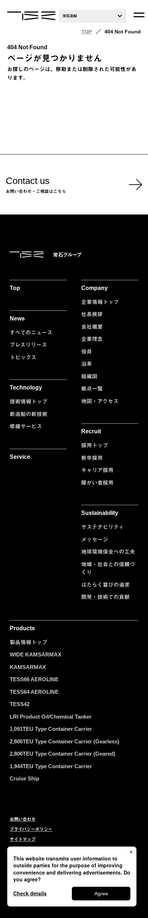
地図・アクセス (100, 401)
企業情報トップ (100, 302)
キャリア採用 (97, 470)
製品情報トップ (28, 642)
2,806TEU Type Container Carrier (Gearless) (64, 741)
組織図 (89, 376)
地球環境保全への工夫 (108, 552)
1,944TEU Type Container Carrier (51, 766)
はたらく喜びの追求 (105, 585)
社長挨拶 (92, 314)
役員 (86, 352)
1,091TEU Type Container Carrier (51, 729)
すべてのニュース (31, 332)
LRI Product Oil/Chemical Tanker (51, 717)
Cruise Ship (24, 778)
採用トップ (94, 445)
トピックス (23, 357)
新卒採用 (92, 458)
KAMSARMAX (28, 667)
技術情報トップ (28, 401)
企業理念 (92, 339)
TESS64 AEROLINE (34, 692)
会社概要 (92, 327)
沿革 (86, 364)
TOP (87, 31)
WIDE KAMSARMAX (35, 654)
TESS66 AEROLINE (34, 679)
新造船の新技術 (28, 414)
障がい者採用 (97, 483)
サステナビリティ (102, 527)
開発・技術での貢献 (105, 597)
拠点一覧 (92, 389)
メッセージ (94, 539)
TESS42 (19, 704)
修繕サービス (26, 426)
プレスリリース (28, 345)
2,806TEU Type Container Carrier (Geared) (62, 754)
